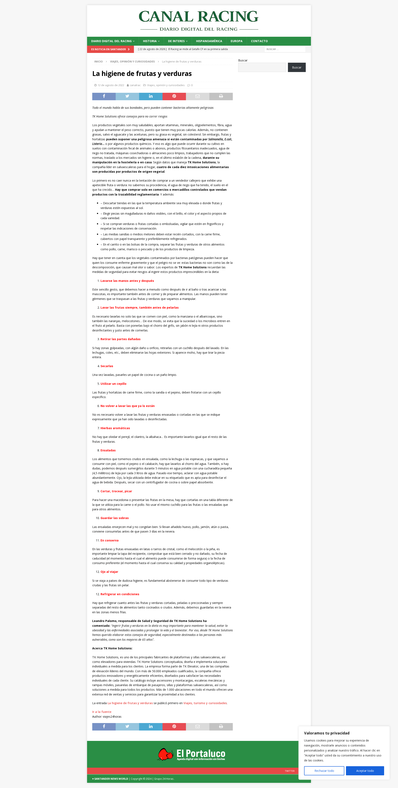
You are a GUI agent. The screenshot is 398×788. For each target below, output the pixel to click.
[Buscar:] (285, 49)
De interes (176, 41)
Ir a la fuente (101, 712)
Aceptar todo (365, 771)
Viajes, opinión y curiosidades (166, 85)
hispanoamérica (209, 41)
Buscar (243, 60)
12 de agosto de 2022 (111, 85)
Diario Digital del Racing (111, 41)
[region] (344, 753)
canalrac (135, 85)
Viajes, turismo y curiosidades (205, 703)
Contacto (259, 41)
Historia (150, 41)
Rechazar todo (324, 771)
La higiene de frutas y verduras (130, 703)
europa (237, 41)
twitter (290, 770)
